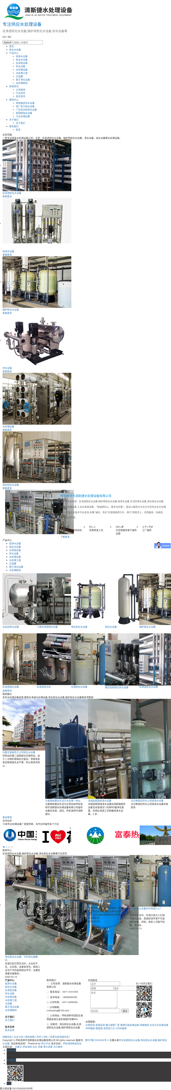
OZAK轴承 (121, 1028)
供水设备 (20, 66)
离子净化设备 (23, 79)
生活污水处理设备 (159, 1024)
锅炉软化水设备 (11, 309)
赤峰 (40, 1046)
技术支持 (9, 1030)
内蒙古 (18, 1046)
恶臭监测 (101, 1024)
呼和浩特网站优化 (72, 1043)
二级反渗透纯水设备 (47, 626)
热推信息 (7, 1036)
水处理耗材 (22, 82)
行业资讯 (20, 92)
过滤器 (19, 76)
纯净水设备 (22, 56)
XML (45, 1036)
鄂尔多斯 (48, 1046)
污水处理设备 (23, 116)
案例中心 (14, 99)
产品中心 (14, 52)
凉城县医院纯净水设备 (99, 800)
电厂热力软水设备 (25, 106)
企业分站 (18, 1036)
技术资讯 (20, 96)
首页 (11, 46)
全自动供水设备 (11, 626)
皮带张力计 (109, 1028)
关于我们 (14, 119)
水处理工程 (22, 72)
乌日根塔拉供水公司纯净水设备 (147, 800)
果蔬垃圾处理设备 (130, 1024)
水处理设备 (22, 69)
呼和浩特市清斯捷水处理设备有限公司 (85, 496)
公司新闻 (20, 89)
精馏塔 (99, 1028)
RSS (39, 1036)
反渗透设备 (22, 62)
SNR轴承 (91, 1028)
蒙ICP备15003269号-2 (97, 1040)
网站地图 (30, 1036)
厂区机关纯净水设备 (26, 109)
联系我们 (14, 126)
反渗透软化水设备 (12, 192)
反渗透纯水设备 (11, 686)
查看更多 (7, 196)
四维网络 (145, 1024)
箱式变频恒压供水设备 (116, 687)
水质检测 (91, 1024)
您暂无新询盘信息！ (60, 1036)
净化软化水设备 (11, 484)
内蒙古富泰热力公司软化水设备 (19, 752)
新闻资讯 (14, 86)
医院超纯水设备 (24, 112)
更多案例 (7, 817)
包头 (35, 1046)
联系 (18, 129)
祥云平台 (45, 1043)
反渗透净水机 (44, 686)
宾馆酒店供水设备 (25, 102)
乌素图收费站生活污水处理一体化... (63, 800)
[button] (4, 847)
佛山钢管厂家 (113, 1024)
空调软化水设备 (79, 686)
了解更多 (65, 536)
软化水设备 (15, 49)
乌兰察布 (58, 1046)
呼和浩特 (27, 1046)
